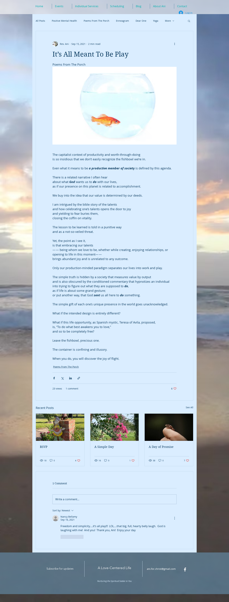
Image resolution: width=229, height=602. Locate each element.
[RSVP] (60, 427)
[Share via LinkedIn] (70, 378)
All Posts (40, 20)
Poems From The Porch (96, 20)
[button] (189, 20)
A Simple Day (104, 447)
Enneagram (122, 20)
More (168, 20)
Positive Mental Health (64, 20)
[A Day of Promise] (169, 427)
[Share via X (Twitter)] (62, 378)
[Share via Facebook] (54, 378)
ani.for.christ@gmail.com (161, 568)
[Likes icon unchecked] (63, 537)
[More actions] (175, 44)
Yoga (155, 20)
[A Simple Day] (114, 427)
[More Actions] (175, 518)
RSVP (43, 447)
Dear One (141, 20)
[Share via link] (78, 378)
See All (189, 407)
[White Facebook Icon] (185, 569)
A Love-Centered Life (114, 568)
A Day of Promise (161, 447)
